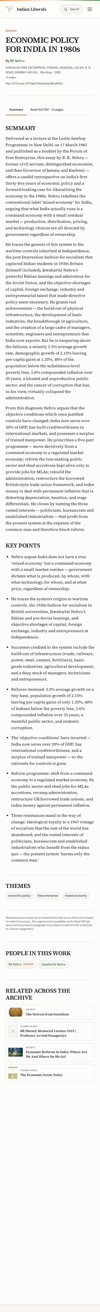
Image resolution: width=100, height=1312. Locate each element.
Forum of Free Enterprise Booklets (39, 83)
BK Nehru (17, 60)
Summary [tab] (16, 109)
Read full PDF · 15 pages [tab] (46, 109)
